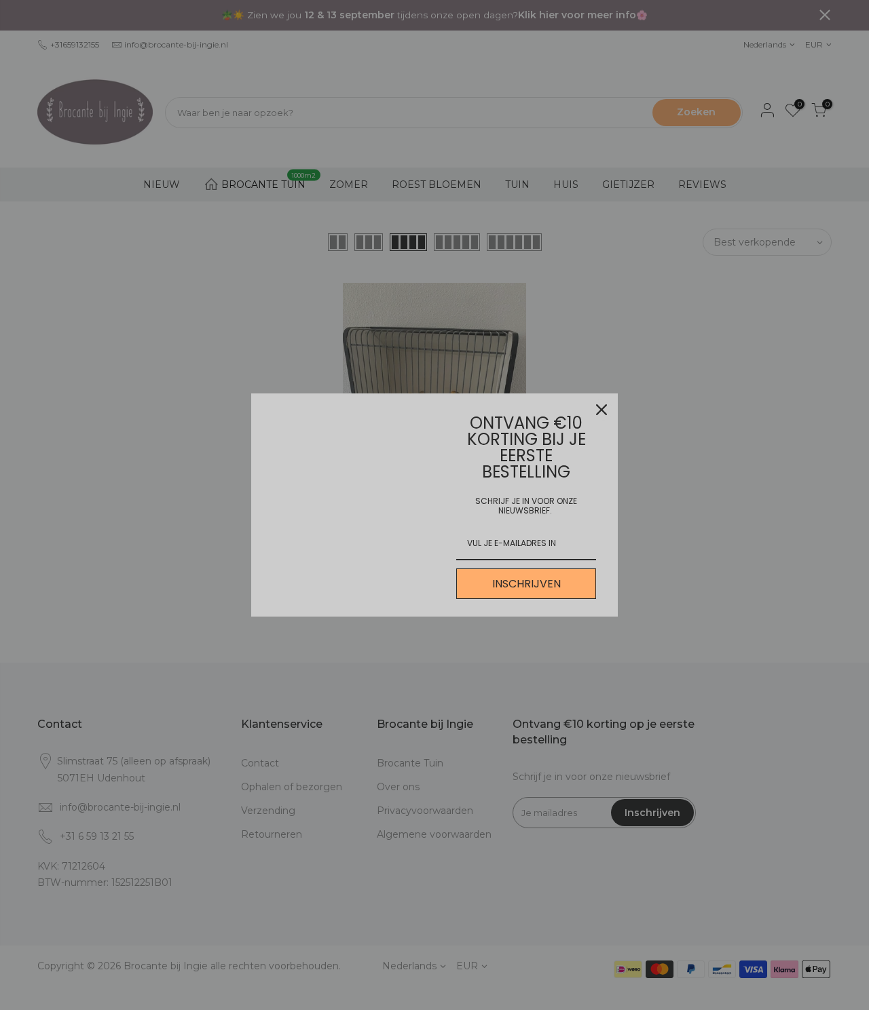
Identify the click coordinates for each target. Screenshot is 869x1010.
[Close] (601, 409)
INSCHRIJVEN (526, 583)
